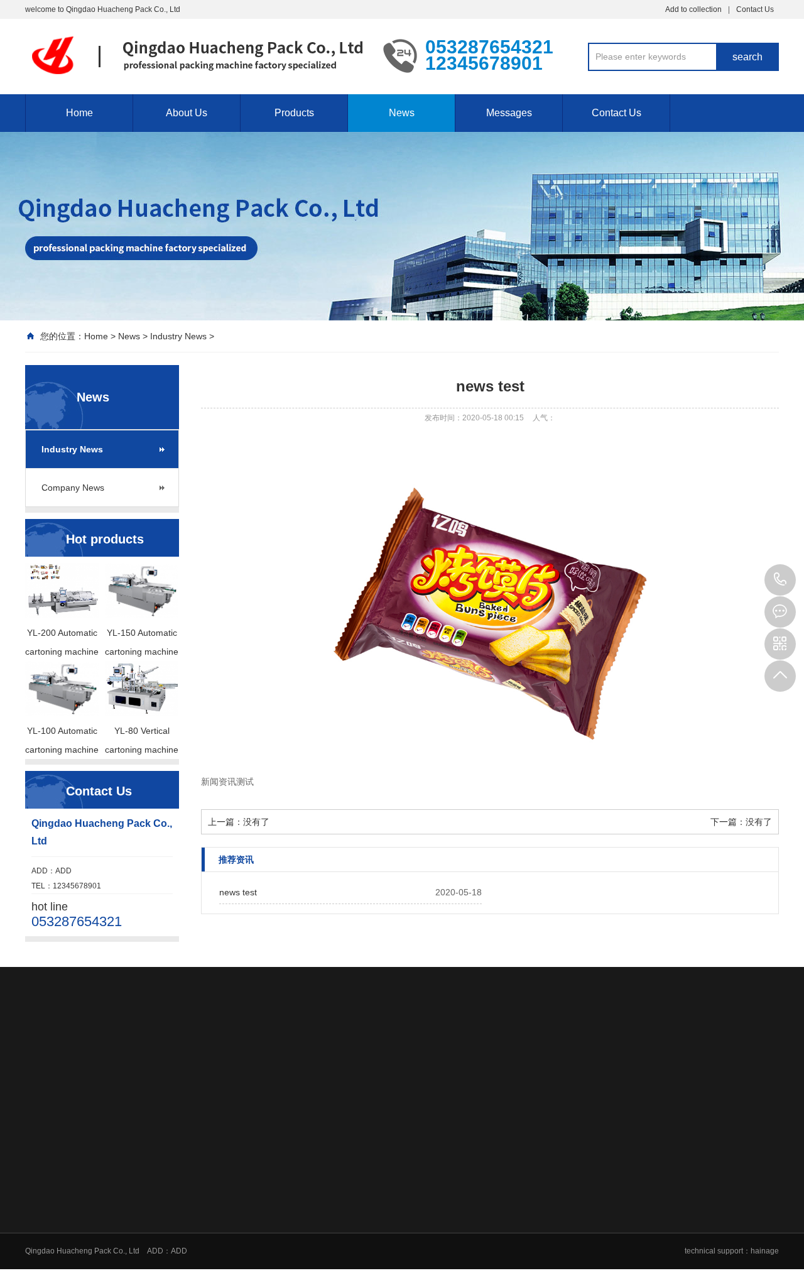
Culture (282, 1160)
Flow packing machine (399, 1242)
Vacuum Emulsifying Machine (411, 1225)
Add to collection (693, 9)
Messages (509, 112)
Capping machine (391, 1176)
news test (238, 892)
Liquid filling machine (397, 1209)
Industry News (178, 336)
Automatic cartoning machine (410, 1274)
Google (78, 1057)
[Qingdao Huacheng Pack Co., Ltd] (194, 55)
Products (294, 112)
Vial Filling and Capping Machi (413, 1160)
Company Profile (298, 1144)
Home (79, 112)
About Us (186, 112)
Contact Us (755, 9)
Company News (72, 488)
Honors (282, 1176)
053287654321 (780, 580)
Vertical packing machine (403, 1258)
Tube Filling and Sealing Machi (414, 1144)
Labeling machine (391, 1193)
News (402, 112)
